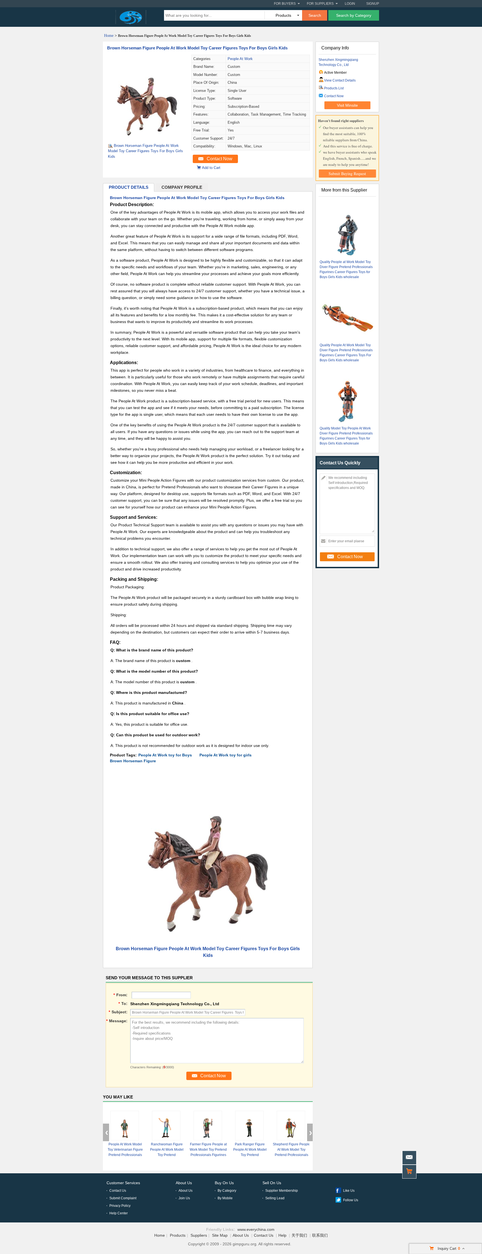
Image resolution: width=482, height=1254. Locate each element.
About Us (184, 1183)
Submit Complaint (122, 1198)
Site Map (220, 1235)
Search (315, 15)
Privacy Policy (120, 1206)
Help (282, 1235)
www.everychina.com (255, 1229)
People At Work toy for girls (225, 755)
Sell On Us (271, 1183)
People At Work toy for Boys (165, 755)
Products (177, 1235)
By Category (227, 1191)
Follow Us (350, 1200)
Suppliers (199, 1235)
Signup (372, 4)
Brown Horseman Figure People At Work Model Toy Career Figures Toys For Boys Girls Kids (197, 48)
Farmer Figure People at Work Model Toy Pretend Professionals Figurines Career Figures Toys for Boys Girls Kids (208, 1154)
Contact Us (117, 1191)
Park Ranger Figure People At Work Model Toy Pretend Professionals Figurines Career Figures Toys (250, 1154)
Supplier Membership (281, 1191)
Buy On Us (224, 1183)
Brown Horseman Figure (133, 761)
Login (350, 4)
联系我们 (320, 1235)
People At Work (240, 59)
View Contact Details (340, 80)
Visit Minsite (347, 105)
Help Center (118, 1213)
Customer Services (123, 1183)
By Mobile (225, 1198)
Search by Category (353, 15)
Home (109, 36)
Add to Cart (211, 168)
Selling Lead (275, 1198)
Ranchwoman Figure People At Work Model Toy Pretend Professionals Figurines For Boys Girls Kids (167, 1154)
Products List (334, 88)
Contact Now (219, 158)
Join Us (184, 1198)
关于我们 (299, 1235)
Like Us (349, 1191)
